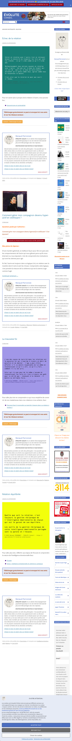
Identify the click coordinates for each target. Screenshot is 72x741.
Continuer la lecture (10, 276)
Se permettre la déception (60, 529)
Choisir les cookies (36, 735)
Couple (12, 327)
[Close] (70, 5)
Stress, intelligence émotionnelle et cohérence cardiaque (25, 564)
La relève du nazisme (59, 596)
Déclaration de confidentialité (42, 739)
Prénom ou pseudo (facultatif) (59, 648)
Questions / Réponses (26, 325)
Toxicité (4, 482)
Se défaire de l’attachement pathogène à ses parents (62, 281)
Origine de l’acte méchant (60, 588)
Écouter (9, 560)
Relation (39, 178)
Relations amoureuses (39, 325)
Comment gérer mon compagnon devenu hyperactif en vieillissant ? (25, 216)
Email (58, 658)
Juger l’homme (59, 607)
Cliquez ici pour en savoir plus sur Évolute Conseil (18, 169)
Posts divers (23, 178)
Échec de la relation (11, 38)
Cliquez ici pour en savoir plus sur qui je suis (17, 166)
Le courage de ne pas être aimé (50, 2)
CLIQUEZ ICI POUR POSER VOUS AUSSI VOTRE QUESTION (26, 240)
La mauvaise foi (9, 338)
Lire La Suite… (60, 557)
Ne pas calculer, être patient (60, 571)
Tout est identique (61, 577)
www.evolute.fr (42, 172)
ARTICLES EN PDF (57, 4)
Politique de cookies (27, 739)
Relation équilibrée (11, 494)
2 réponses (5, 222)
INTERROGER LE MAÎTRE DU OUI (38, 4)
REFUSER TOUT (36, 730)
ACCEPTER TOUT (36, 725)
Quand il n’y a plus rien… (60, 613)
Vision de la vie (59, 582)
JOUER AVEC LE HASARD (17, 4)
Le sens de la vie (60, 602)
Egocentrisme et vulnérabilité (16, 105)
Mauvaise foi (40, 480)
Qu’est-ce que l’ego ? (61, 564)
